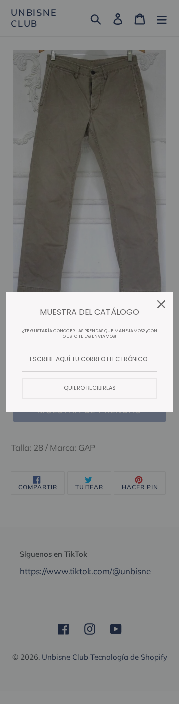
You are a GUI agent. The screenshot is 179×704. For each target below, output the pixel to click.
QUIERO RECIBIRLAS (90, 388)
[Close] (161, 304)
